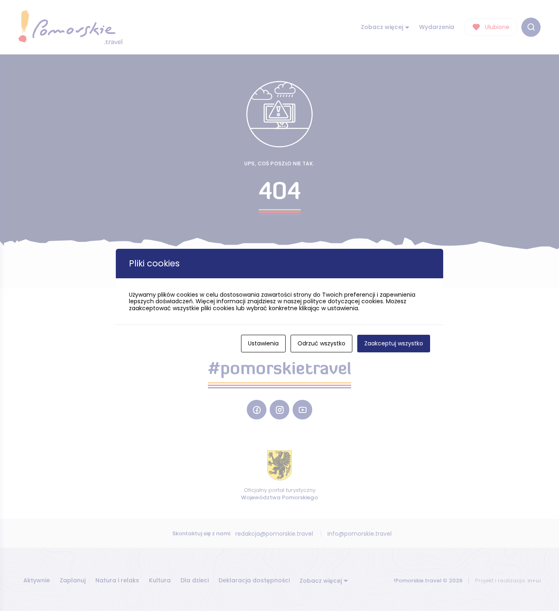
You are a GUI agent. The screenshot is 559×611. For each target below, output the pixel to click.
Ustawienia (263, 343)
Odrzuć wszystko (321, 343)
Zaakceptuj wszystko (393, 343)
